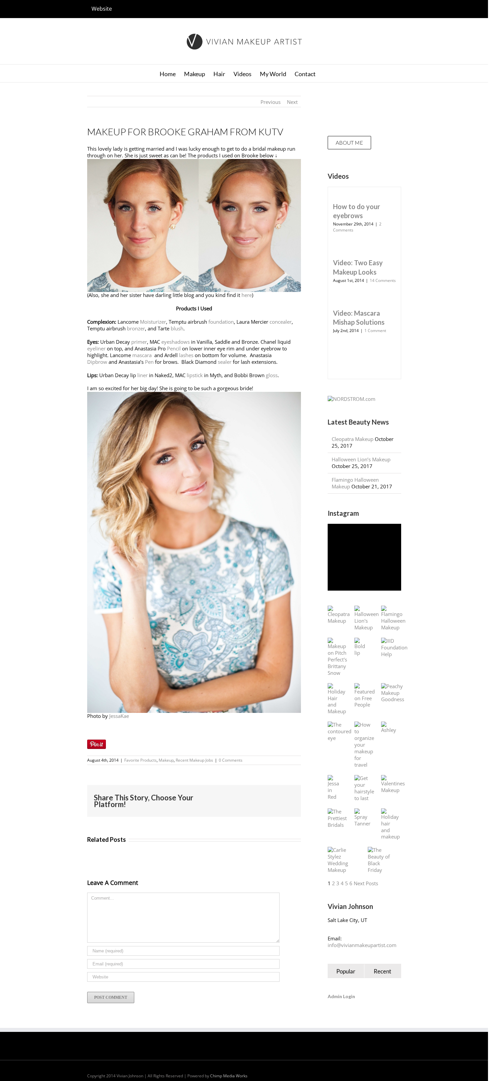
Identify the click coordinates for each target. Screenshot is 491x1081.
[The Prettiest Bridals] (337, 818)
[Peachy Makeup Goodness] (392, 693)
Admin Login (341, 996)
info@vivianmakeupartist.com (362, 945)
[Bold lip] (361, 647)
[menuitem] (101, 9)
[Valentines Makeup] (393, 784)
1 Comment (375, 330)
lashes (186, 355)
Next (292, 102)
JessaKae (119, 716)
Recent (382, 971)
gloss (272, 375)
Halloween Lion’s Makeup (361, 459)
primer (139, 341)
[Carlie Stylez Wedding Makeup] (341, 860)
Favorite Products (140, 760)
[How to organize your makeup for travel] (364, 745)
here (246, 295)
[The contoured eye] (339, 732)
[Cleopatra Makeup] (339, 615)
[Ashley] (388, 728)
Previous (271, 102)
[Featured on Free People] (364, 696)
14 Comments (383, 280)
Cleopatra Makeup (352, 439)
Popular (345, 971)
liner (142, 375)
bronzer (136, 328)
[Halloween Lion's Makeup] (366, 618)
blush (177, 328)
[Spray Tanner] (362, 817)
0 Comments (230, 760)
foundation (221, 321)
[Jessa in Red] (334, 787)
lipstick (195, 375)
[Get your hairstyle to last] (364, 788)
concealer (281, 321)
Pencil (174, 348)
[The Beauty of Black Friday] (381, 860)
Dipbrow (97, 361)
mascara (142, 355)
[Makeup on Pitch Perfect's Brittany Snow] (337, 657)
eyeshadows (175, 341)
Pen (149, 361)
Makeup (166, 760)
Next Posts (366, 883)
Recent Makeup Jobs (194, 760)
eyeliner (96, 348)
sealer (224, 361)
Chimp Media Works (229, 1076)
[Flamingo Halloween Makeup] (393, 618)
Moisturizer (153, 321)
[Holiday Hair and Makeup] (337, 699)
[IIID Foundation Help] (394, 648)
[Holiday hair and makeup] (390, 824)
